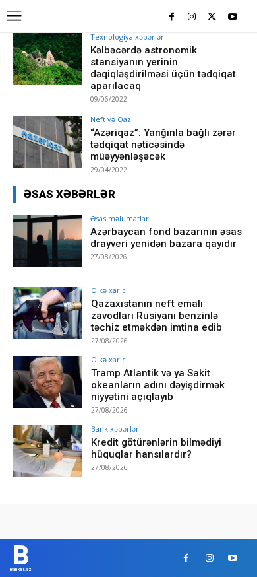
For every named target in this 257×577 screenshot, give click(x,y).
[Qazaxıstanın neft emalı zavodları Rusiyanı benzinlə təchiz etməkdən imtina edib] (47, 313)
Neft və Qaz (110, 119)
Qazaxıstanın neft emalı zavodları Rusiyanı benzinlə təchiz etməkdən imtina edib (156, 315)
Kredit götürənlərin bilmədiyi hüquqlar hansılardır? (156, 448)
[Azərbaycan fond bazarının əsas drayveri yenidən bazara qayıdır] (47, 241)
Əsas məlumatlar (119, 218)
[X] (212, 17)
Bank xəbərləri (116, 428)
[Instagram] (192, 17)
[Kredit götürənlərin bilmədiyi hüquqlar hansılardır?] (47, 451)
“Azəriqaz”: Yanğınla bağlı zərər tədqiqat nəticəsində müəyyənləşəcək (163, 144)
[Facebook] (171, 17)
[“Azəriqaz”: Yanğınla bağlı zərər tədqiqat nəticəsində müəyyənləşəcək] (47, 142)
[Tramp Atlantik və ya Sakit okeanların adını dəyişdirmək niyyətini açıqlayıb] (47, 382)
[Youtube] (232, 17)
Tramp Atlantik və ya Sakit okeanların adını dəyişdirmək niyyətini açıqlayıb (158, 385)
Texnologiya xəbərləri (128, 36)
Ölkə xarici (109, 290)
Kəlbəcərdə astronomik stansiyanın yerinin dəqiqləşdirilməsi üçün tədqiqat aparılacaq (163, 68)
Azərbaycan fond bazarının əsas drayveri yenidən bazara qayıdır (166, 238)
